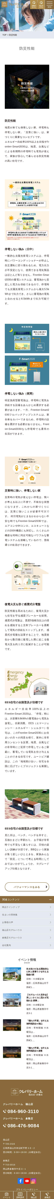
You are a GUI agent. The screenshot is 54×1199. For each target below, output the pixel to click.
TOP (4, 35)
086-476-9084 (23, 1125)
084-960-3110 (23, 1111)
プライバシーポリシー (27, 1189)
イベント (6, 1197)
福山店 (34, 1197)
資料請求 (20, 1197)
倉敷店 (47, 1197)
